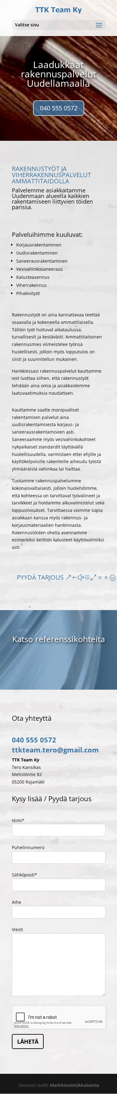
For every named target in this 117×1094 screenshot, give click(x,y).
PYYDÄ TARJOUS (40, 577)
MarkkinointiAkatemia (74, 1085)
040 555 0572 (58, 108)
